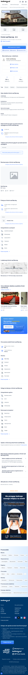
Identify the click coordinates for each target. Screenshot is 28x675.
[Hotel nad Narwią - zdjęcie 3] (14, 29)
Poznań (22, 555)
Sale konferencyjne (14, 4)
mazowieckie (18, 39)
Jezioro (13, 574)
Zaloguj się (17, 610)
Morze (3, 574)
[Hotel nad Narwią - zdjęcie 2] (5, 29)
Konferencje (4, 586)
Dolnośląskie (4, 561)
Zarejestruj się (18, 608)
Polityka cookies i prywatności (19, 659)
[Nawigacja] (25, 2)
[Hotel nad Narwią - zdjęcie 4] (23, 29)
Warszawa (4, 555)
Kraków (10, 555)
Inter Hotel (24, 306)
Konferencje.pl (4, 7)
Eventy (11, 586)
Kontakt (2, 611)
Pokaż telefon (14, 64)
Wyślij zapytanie (8, 326)
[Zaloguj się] (20, 2)
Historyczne (11, 580)
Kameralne (4, 580)
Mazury (3, 567)
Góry (8, 574)
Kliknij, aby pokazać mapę (14, 268)
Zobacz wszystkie (5, 289)
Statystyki (17, 613)
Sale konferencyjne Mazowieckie (17, 7)
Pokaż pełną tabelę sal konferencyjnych (10, 152)
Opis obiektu (5, 4)
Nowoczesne (19, 580)
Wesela (6, 87)
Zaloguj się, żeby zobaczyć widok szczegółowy (14, 136)
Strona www (15, 71)
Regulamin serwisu (6, 659)
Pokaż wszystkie (4, 251)
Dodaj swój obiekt (4, 620)
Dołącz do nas (7, 642)
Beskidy (16, 567)
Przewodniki (3, 613)
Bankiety (12, 87)
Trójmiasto (9, 567)
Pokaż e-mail (15, 67)
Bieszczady (22, 567)
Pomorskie (20, 561)
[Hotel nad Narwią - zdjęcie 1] (14, 17)
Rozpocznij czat (19, 326)
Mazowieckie (12, 561)
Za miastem (19, 574)
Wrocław (16, 555)
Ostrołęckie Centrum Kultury (9, 306)
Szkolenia (17, 586)
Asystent (17, 611)
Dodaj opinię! (24, 445)
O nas (2, 608)
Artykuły (2, 610)
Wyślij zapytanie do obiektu (14, 47)
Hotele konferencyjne (5, 34)
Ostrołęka (12, 39)
